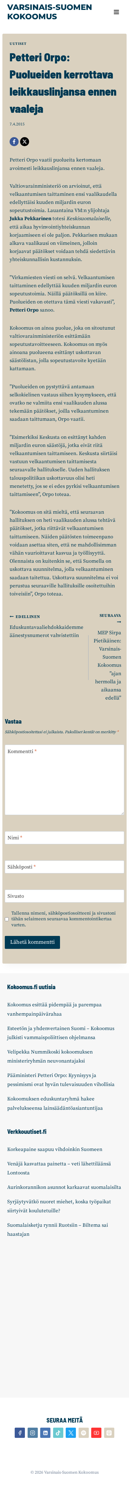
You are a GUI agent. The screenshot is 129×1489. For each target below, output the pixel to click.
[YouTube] (96, 1433)
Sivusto (16, 896)
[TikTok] (58, 1433)
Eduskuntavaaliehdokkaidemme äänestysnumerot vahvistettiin (46, 626)
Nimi (15, 838)
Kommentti (22, 751)
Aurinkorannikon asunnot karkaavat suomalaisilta (64, 1187)
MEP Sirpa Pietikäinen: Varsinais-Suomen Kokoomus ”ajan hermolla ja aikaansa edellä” (107, 657)
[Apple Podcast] (109, 1433)
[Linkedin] (45, 1433)
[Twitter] (71, 1433)
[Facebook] (14, 141)
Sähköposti (22, 867)
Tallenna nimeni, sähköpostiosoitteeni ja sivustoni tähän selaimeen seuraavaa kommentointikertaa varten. (63, 919)
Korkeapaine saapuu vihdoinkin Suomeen (54, 1149)
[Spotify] (84, 1433)
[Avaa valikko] (116, 12)
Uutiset (18, 44)
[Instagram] (33, 1433)
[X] (24, 141)
